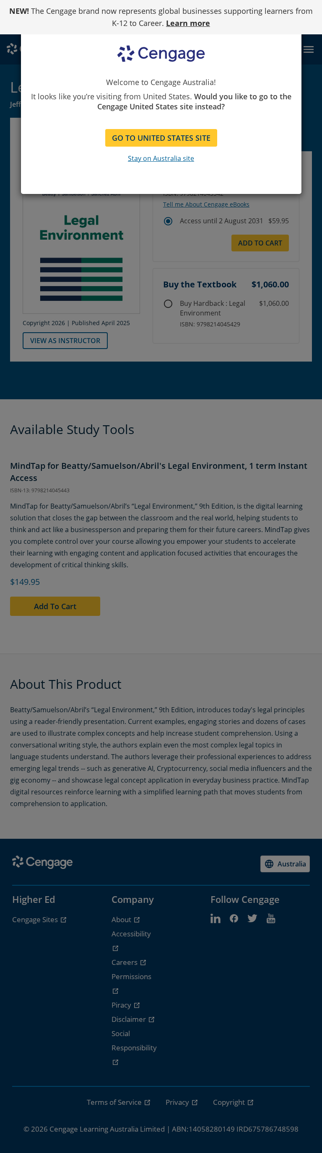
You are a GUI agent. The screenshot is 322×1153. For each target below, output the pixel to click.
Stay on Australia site (161, 158)
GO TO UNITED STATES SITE (161, 138)
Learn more (188, 23)
